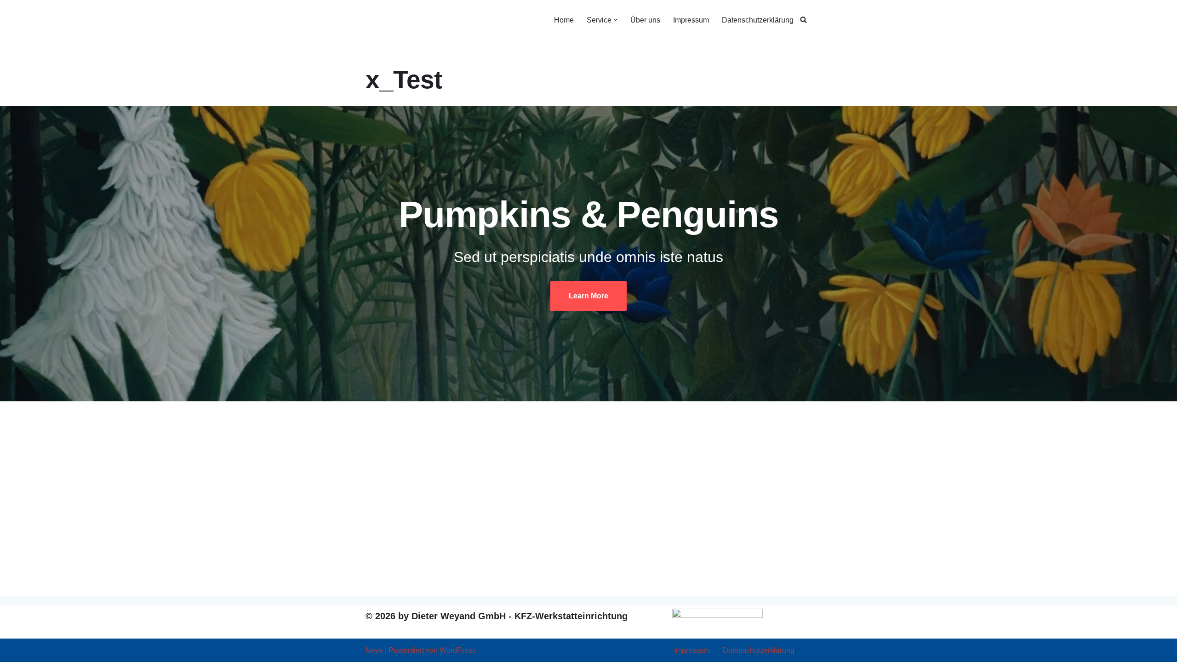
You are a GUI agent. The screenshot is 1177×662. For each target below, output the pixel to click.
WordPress (458, 650)
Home (564, 20)
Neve (374, 650)
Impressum (691, 20)
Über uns (645, 20)
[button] (615, 20)
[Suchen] (803, 19)
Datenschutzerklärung (758, 20)
